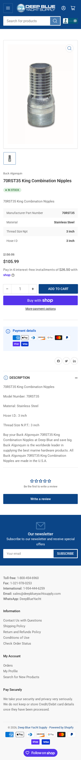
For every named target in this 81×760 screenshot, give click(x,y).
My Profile (10, 671)
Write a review (40, 499)
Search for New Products (21, 677)
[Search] (55, 21)
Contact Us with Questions (22, 620)
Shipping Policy (14, 626)
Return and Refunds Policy (22, 632)
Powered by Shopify (61, 727)
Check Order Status (17, 643)
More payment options (40, 308)
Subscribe (65, 554)
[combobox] (32, 21)
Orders (8, 665)
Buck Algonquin (12, 173)
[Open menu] (8, 8)
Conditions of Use (16, 638)
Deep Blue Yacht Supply (32, 727)
